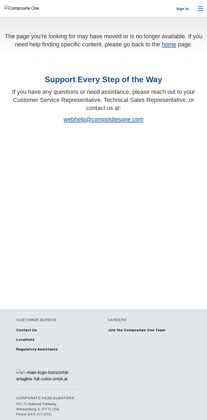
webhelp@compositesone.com (103, 119)
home (169, 44)
